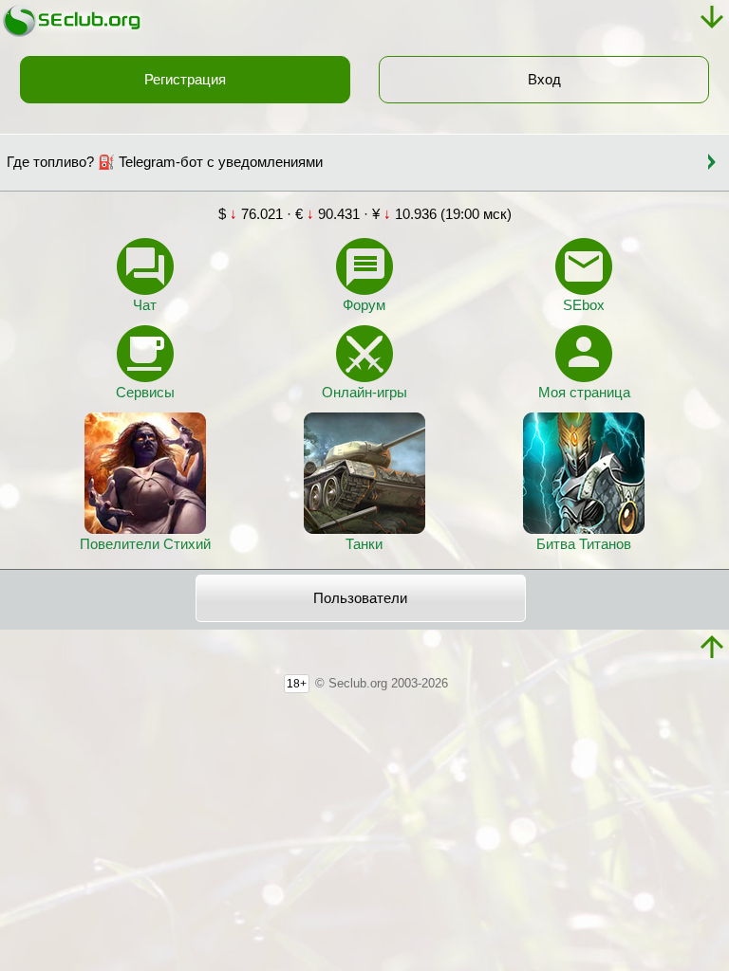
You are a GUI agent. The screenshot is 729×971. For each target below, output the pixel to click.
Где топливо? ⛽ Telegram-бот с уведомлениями (165, 162)
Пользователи (360, 598)
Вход (544, 79)
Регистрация (185, 79)
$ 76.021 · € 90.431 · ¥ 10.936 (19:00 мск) (365, 214)
